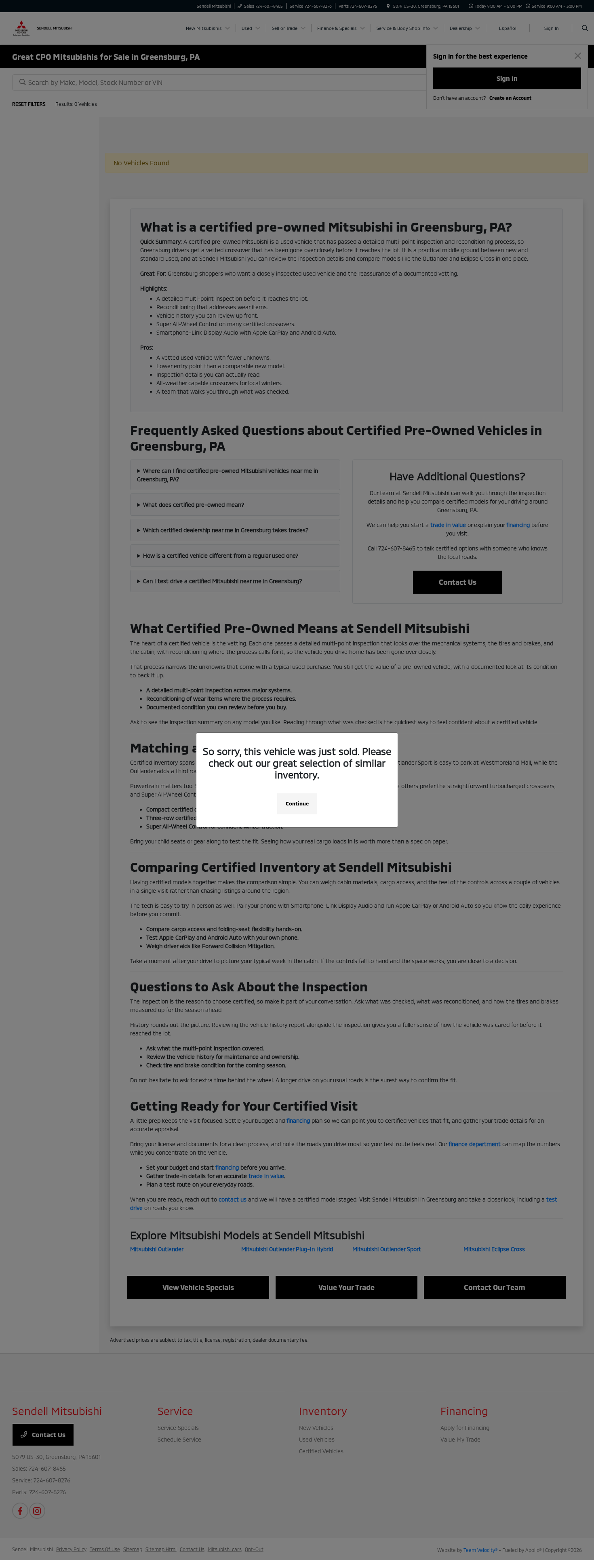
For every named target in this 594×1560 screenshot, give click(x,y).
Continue (297, 803)
